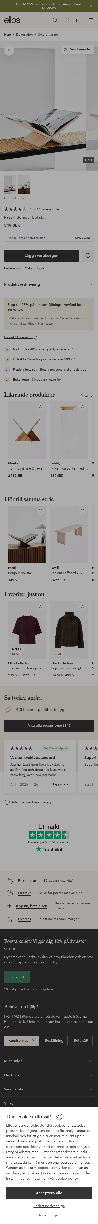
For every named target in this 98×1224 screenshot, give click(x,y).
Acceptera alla (49, 1193)
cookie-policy (67, 1178)
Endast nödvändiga (49, 1206)
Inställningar (49, 1215)
